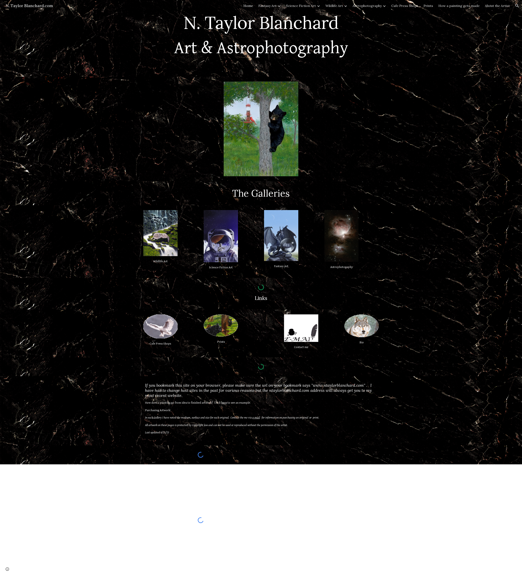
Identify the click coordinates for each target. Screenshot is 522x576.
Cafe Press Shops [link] (404, 6)
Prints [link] (428, 6)
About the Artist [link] (497, 6)
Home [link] (248, 6)
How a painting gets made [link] (459, 6)
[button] (517, 6)
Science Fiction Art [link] (301, 6)
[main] (261, 38)
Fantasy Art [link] (267, 6)
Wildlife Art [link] (334, 6)
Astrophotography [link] (367, 6)
